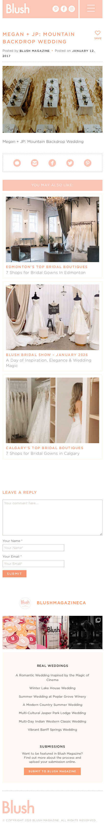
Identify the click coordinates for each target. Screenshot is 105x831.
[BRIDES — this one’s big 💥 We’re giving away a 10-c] (85, 632)
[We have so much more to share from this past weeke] (19, 632)
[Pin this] (94, 86)
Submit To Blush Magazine (52, 771)
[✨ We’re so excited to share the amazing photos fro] (52, 632)
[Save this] (94, 74)
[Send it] (94, 97)
